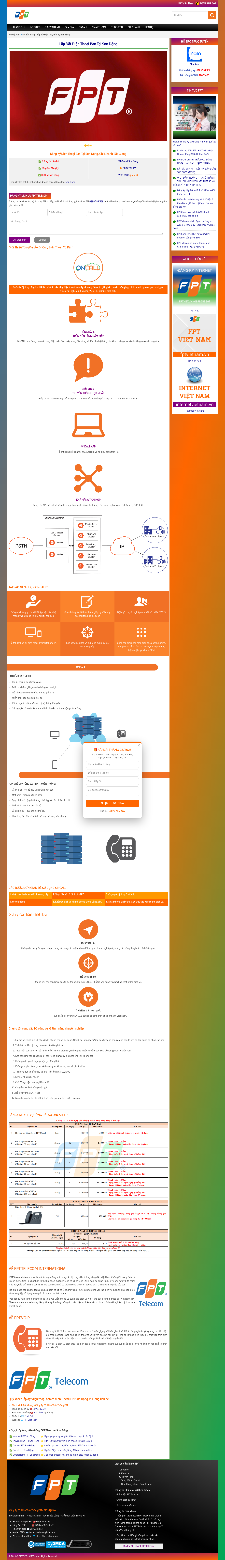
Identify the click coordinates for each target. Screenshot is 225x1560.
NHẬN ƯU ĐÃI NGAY (112, 803)
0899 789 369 (117, 811)
